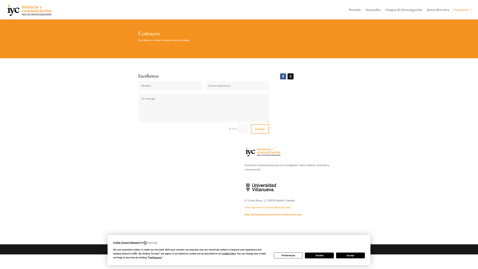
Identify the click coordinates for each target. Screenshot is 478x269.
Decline (319, 255)
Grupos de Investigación (403, 10)
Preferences (288, 255)
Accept (350, 255)
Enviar (260, 128)
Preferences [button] (155, 257)
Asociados (373, 10)
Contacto (461, 10)
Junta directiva (438, 10)
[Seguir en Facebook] (283, 76)
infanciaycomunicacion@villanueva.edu (268, 207)
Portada (355, 10)
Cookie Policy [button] (229, 253)
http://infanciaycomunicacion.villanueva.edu (273, 214)
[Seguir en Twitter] (291, 76)
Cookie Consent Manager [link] (126, 242)
